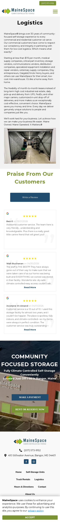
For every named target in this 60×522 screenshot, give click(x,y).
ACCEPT (30, 517)
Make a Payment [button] (30, 397)
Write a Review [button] (30, 197)
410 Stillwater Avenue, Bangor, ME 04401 (32, 455)
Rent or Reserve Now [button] (29, 409)
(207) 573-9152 (47, 3)
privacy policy (35, 510)
